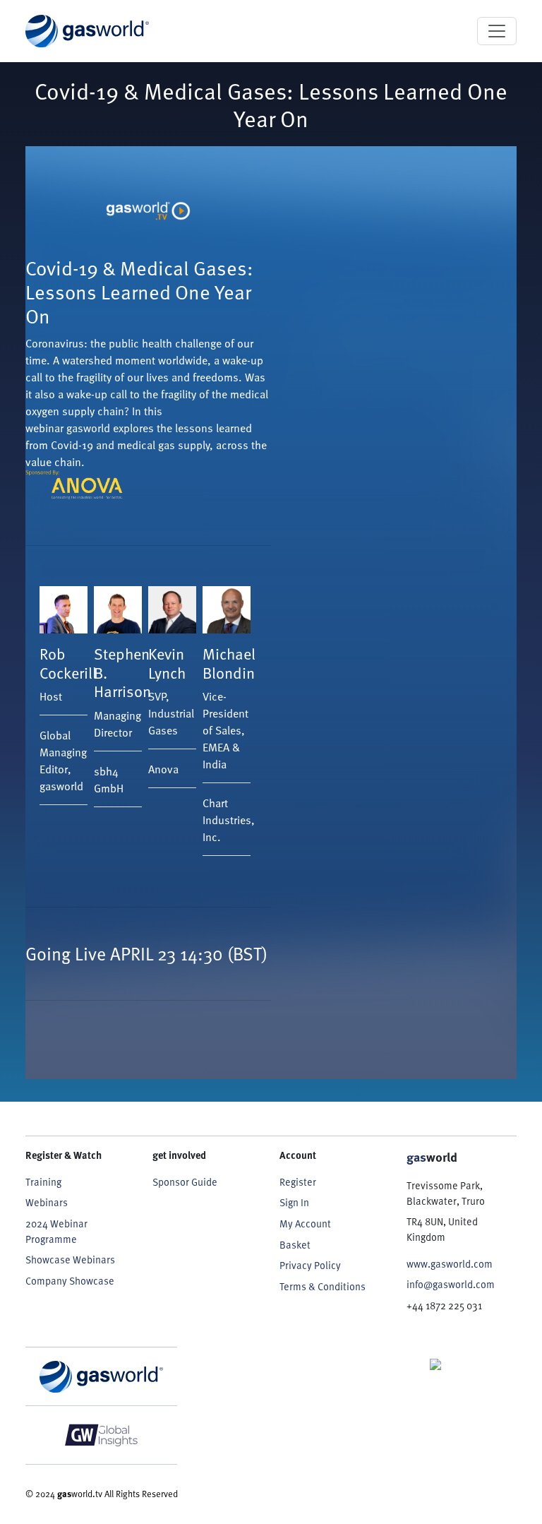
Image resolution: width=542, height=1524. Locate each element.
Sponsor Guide (184, 1181)
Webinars (46, 1202)
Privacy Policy (310, 1265)
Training (43, 1181)
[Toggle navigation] (497, 31)
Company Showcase (69, 1280)
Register (297, 1181)
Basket (295, 1244)
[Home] (87, 31)
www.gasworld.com (449, 1263)
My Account (305, 1223)
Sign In (294, 1202)
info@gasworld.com (450, 1284)
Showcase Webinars (70, 1259)
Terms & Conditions (322, 1286)
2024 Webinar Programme (56, 1231)
